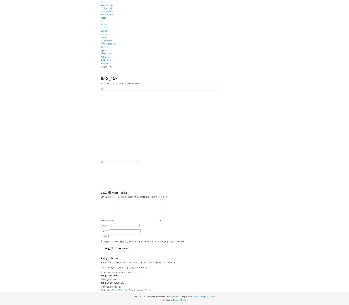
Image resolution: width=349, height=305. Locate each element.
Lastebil (104, 34)
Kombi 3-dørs (107, 11)
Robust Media (179, 300)
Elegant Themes (119, 290)
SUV (102, 21)
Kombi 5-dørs (107, 14)
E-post (104, 231)
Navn (104, 225)
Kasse (103, 18)
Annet (103, 37)
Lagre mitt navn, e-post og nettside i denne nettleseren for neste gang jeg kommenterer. (144, 241)
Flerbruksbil (106, 8)
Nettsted (105, 236)
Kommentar (107, 220)
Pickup (104, 24)
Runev (106, 83)
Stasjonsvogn (107, 5)
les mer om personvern (204, 296)
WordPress (145, 290)
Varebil (104, 27)
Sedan (104, 1)
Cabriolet (105, 31)
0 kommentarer (132, 83)
